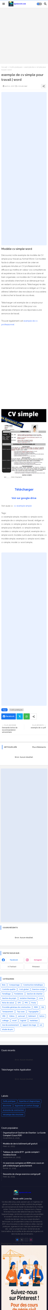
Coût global (24, 989)
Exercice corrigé (38, 989)
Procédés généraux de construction (16, 1007)
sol (41, 1025)
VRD (3, 1016)
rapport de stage (29, 1025)
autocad (21, 1016)
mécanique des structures (13, 1115)
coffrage (5, 1021)
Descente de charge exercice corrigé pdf (21, 1174)
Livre (41, 998)
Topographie (33, 1012)
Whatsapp (26, 716)
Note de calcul (8, 1003)
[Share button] (33, 716)
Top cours (21, 1012)
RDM (36, 1007)
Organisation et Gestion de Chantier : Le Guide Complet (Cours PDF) (24, 1134)
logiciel (23, 1021)
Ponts (33, 1003)
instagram (38, 960)
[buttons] (17, 1240)
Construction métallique (33, 985)
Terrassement (7, 1012)
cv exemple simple (23, 506)
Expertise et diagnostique (29, 1101)
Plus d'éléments (39, 747)
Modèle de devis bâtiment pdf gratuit (20, 1144)
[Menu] (3, 4)
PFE (26, 1003)
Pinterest (36, 967)
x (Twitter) (12, 967)
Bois (3, 985)
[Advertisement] (24, 35)
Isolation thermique (27, 998)
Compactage (14, 985)
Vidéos (12, 1016)
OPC (19, 1003)
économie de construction (13, 1110)
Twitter (20, 716)
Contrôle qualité (8, 989)
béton (41, 1016)
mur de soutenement (10, 1025)
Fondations (18, 994)
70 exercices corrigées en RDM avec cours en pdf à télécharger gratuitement (23, 1164)
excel (14, 1021)
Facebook (10, 716)
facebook (14, 960)
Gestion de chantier (35, 994)
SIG (42, 1007)
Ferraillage (6, 994)
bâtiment (32, 1016)
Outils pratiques (16, 67)
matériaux (34, 1021)
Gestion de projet (9, 998)
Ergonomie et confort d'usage (27, 1106)
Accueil (4, 67)
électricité (7, 1106)
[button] (39, 4)
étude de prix (7, 1029)
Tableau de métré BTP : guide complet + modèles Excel (21, 1153)
